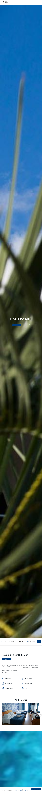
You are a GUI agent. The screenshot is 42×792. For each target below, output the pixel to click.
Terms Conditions (18, 790)
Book (39, 641)
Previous (2, 715)
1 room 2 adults (21, 641)
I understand (36, 789)
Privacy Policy (26, 790)
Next (40, 715)
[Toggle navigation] (38, 2)
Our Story (26, 325)
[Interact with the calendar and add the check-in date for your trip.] (1, 641)
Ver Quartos (16, 325)
